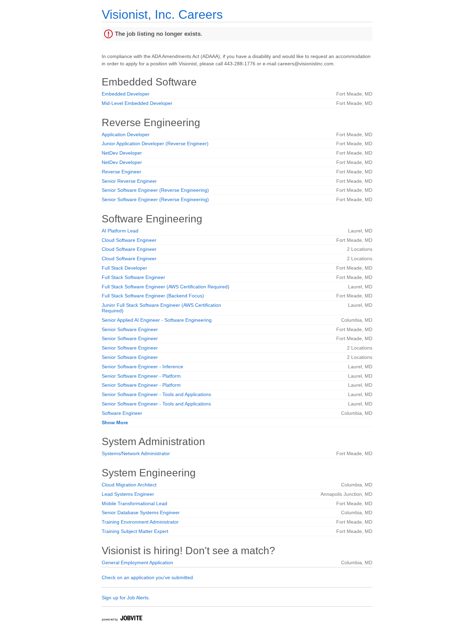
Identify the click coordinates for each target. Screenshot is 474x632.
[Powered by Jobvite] (122, 619)
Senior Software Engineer (130, 329)
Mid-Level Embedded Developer (137, 103)
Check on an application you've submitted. (148, 577)
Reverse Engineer (121, 171)
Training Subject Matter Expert (135, 531)
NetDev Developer (122, 153)
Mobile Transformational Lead (134, 503)
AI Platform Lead (120, 230)
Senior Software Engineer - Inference (142, 366)
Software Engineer (122, 413)
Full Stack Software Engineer (133, 277)
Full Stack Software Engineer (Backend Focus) (153, 295)
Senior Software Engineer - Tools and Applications (156, 394)
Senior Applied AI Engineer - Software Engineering (157, 320)
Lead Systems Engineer (128, 494)
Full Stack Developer (124, 268)
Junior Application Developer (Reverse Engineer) (155, 143)
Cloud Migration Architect (129, 484)
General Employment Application (137, 562)
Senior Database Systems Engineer (141, 512)
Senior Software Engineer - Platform (141, 376)
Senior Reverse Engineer (129, 181)
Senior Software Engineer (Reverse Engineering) (155, 190)
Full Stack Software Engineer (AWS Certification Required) (165, 286)
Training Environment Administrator (140, 522)
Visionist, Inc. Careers (162, 14)
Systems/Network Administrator (136, 453)
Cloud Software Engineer (129, 240)
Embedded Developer (126, 94)
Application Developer (126, 134)
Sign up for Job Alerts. (126, 597)
